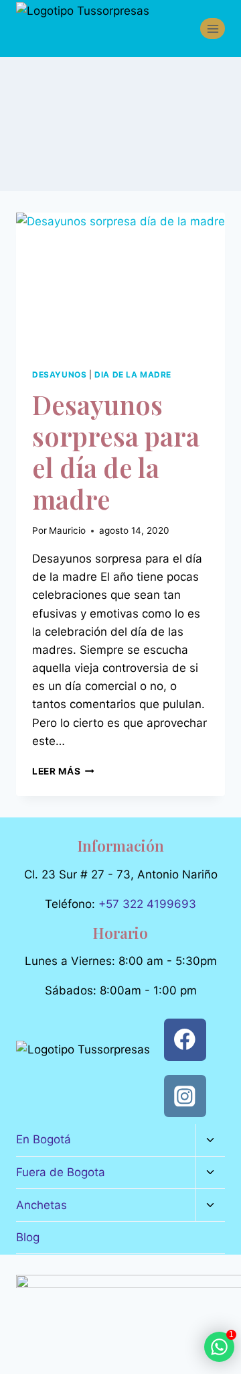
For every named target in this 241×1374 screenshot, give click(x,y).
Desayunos (59, 374)
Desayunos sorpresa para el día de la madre (115, 451)
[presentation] (120, 282)
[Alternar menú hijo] (210, 1140)
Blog (27, 1237)
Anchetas (41, 1205)
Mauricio (67, 530)
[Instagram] (185, 1096)
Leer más (63, 771)
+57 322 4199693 (147, 904)
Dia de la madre (132, 374)
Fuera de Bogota (60, 1172)
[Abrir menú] (212, 28)
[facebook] (185, 1040)
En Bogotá (43, 1139)
